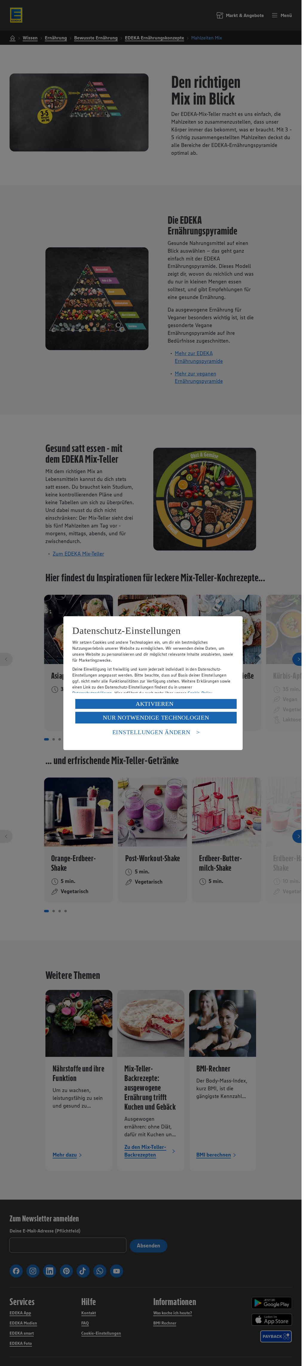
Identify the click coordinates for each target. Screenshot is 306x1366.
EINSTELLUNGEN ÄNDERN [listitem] (151, 732)
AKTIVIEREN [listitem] (155, 703)
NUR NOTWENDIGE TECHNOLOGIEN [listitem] (156, 717)
